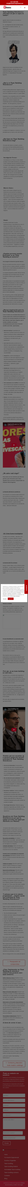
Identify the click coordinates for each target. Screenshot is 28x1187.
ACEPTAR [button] (11, 598)
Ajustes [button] (5, 598)
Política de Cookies (15, 596)
